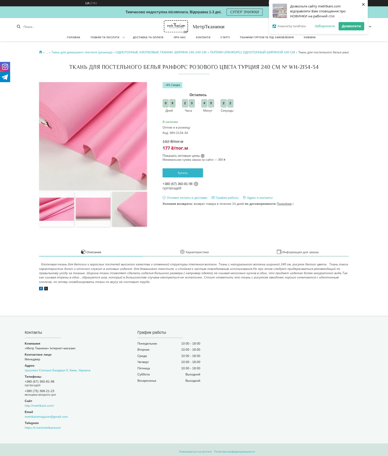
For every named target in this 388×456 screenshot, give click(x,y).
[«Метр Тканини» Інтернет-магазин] (176, 26)
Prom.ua (214, 447)
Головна (73, 37)
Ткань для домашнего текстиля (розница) (81, 52)
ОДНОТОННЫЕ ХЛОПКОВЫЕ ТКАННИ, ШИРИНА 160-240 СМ (161, 52)
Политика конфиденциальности (234, 451)
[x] (46, 289)
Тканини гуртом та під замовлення (267, 37)
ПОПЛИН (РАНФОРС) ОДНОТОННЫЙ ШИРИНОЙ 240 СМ (252, 52)
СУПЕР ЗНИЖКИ (244, 12)
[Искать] (18, 27)
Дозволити (351, 26)
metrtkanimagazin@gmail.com (46, 416)
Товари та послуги (104, 37)
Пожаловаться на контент (195, 451)
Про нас (180, 37)
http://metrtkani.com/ (39, 405)
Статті (225, 37)
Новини (309, 37)
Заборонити (325, 26)
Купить (183, 173)
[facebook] (41, 289)
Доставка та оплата (148, 37)
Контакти (203, 37)
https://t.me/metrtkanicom (43, 427)
